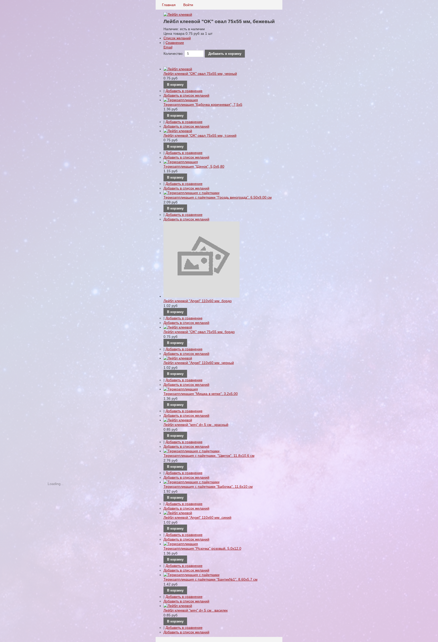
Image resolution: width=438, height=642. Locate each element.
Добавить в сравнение (184, 91)
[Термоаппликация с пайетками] (219, 192)
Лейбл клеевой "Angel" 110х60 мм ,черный (198, 363)
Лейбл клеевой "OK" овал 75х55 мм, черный (200, 74)
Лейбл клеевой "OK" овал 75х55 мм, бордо (199, 332)
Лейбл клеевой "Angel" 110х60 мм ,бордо (197, 301)
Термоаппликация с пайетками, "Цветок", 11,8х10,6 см (208, 456)
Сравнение (175, 43)
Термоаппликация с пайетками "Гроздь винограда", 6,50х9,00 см (217, 197)
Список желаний (177, 38)
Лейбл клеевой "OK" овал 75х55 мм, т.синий (199, 135)
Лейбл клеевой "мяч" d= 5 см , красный (195, 425)
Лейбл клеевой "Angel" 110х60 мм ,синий (197, 517)
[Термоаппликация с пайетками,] (219, 451)
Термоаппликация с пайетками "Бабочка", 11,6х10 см (208, 486)
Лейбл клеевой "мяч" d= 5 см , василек (195, 610)
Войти (188, 5)
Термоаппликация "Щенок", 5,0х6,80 (193, 166)
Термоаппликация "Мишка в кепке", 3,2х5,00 (200, 394)
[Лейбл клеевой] (219, 69)
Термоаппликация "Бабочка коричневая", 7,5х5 (202, 104)
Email (167, 47)
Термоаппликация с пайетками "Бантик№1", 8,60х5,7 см (210, 579)
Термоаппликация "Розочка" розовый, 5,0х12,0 (202, 548)
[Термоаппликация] (219, 100)
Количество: (173, 53)
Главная (169, 5)
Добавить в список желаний (186, 95)
